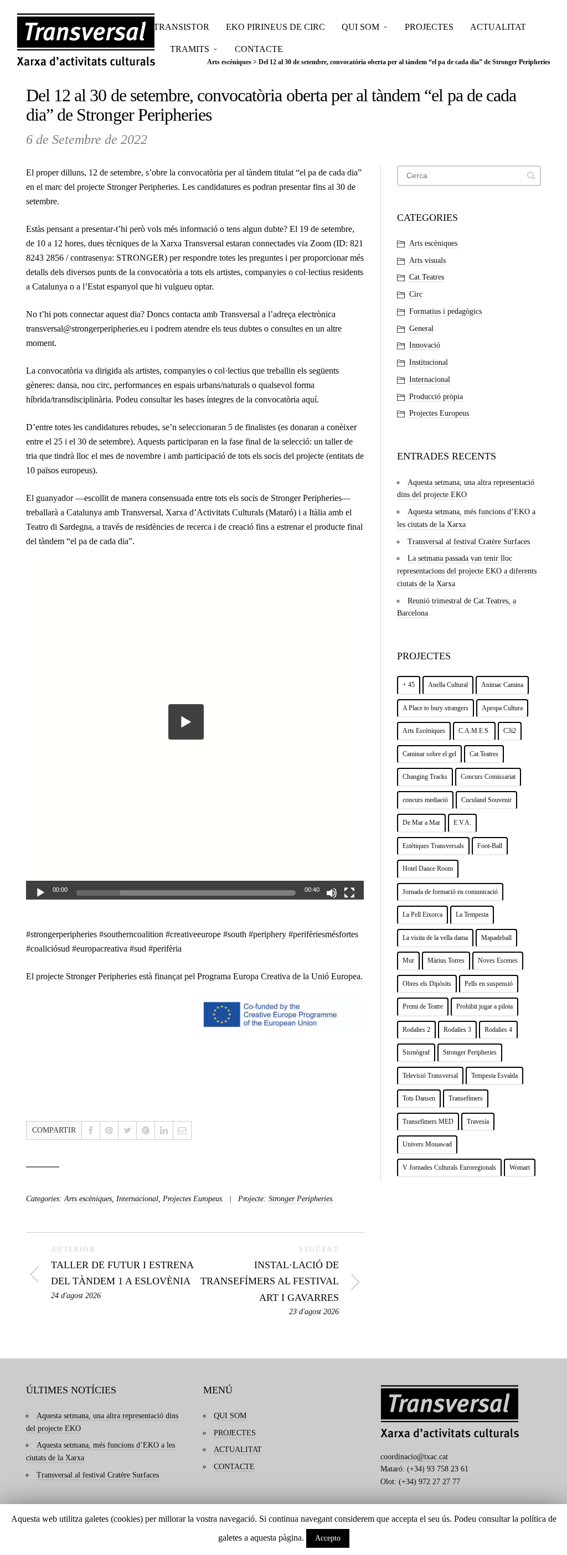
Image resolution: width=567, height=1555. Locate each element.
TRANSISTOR (181, 27)
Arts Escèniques (424, 731)
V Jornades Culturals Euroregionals (449, 1167)
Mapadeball (496, 938)
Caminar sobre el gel (429, 754)
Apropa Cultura (502, 708)
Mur (408, 960)
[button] (186, 722)
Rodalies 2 (416, 1030)
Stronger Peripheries (142, 187)
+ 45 (409, 685)
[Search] (531, 175)
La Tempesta (472, 914)
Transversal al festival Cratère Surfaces (469, 542)
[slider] (186, 893)
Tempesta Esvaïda (494, 1075)
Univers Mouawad (427, 1144)
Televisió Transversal (430, 1075)
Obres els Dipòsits (427, 984)
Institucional (428, 362)
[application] (195, 731)
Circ (415, 294)
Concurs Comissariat (488, 777)
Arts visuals (427, 260)
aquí (309, 399)
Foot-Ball (489, 846)
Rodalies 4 (498, 1030)
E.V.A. (462, 822)
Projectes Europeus (192, 1199)
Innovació (424, 345)
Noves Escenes (498, 960)
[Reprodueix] (40, 892)
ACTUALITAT (498, 27)
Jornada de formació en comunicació (450, 892)
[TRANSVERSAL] (86, 39)
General (421, 328)
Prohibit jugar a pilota (484, 1006)
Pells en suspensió (489, 984)
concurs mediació (425, 800)
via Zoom (314, 243)
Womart (519, 1167)
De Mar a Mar (421, 822)
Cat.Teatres (426, 277)
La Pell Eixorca (422, 914)
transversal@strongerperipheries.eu (87, 328)
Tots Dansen (419, 1098)
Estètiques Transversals (433, 846)
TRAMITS (189, 49)
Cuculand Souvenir (486, 800)
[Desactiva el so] (331, 892)
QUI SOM (360, 27)
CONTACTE (259, 49)
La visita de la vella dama (435, 938)
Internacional (137, 1199)
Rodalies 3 (457, 1030)
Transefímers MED (428, 1121)
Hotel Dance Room (428, 868)
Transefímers (466, 1098)
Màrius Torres (446, 960)
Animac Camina (502, 685)
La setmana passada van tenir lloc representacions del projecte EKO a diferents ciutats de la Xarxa (467, 571)
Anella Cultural (448, 685)
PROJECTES (429, 27)
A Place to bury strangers (435, 708)
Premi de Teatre (423, 1006)
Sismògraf (416, 1052)
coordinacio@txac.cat (414, 1457)
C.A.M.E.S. (474, 731)
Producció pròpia (436, 396)
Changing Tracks (425, 777)
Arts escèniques (88, 1199)
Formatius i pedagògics (445, 311)
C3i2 (509, 731)
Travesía (478, 1121)
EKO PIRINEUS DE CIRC (275, 27)
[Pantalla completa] (349, 892)
